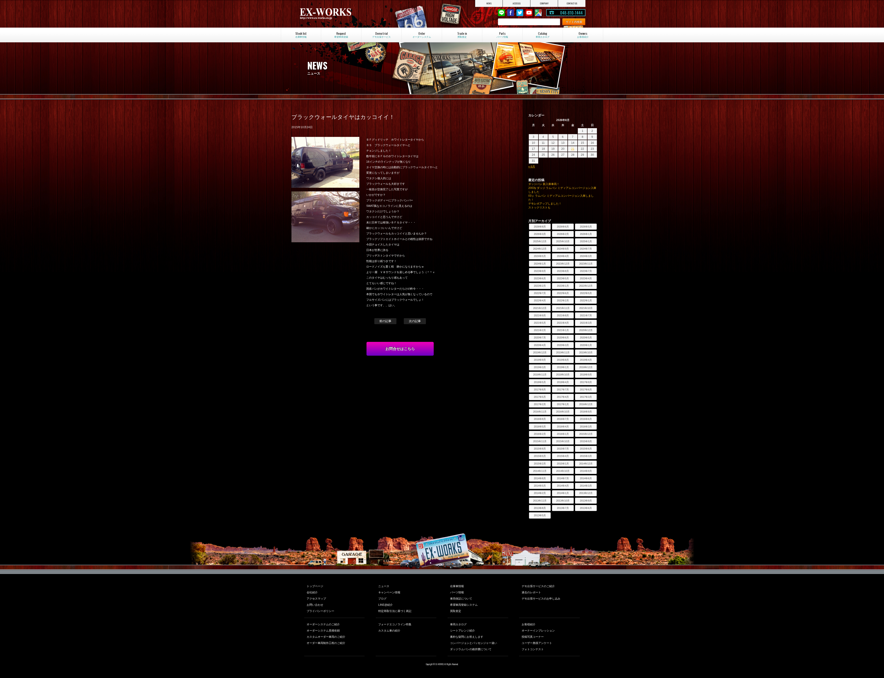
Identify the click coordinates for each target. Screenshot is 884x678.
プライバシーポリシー (320, 611)
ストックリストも (539, 207)
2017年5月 (540, 396)
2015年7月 (563, 448)
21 (572, 148)
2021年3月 (586, 322)
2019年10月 (586, 352)
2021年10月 (586, 308)
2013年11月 (540, 500)
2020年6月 (563, 337)
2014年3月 (586, 485)
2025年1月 (586, 241)
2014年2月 (540, 493)
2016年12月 (586, 404)
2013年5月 (540, 515)
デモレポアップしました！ (544, 203)
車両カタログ (458, 624)
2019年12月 (540, 352)
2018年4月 (563, 382)
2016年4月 (563, 426)
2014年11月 (540, 471)
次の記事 (415, 321)
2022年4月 (540, 300)
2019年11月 (563, 352)
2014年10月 (563, 471)
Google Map (538, 12)
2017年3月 (586, 396)
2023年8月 (563, 271)
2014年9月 (586, 471)
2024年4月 (563, 256)
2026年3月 (540, 234)
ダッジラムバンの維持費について (470, 649)
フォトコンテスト (533, 649)
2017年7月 (563, 389)
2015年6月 (586, 448)
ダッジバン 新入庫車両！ (543, 184)
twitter (519, 12)
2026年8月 (540, 226)
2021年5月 (540, 322)
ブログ (382, 598)
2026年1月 (586, 234)
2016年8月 (540, 419)
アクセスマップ (316, 598)
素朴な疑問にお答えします (466, 636)
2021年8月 (563, 315)
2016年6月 (586, 419)
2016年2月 (540, 434)
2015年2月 (540, 463)
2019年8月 (563, 359)
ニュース (383, 586)
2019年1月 (563, 367)
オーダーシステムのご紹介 (323, 624)
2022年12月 (586, 285)
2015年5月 (540, 456)
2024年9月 (563, 248)
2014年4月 (563, 485)
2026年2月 (563, 234)
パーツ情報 (457, 592)
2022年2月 (563, 300)
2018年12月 (586, 367)
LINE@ (501, 12)
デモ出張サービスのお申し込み (541, 598)
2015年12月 (586, 434)
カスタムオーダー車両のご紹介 (326, 636)
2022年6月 (563, 293)
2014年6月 (586, 478)
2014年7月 (563, 478)
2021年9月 (540, 315)
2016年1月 (563, 434)
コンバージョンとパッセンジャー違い (473, 643)
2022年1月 (586, 300)
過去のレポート (531, 592)
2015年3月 (586, 456)
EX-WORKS (342, 14)
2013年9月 (586, 500)
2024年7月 (586, 248)
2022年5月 (586, 293)
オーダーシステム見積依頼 (323, 630)
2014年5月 (540, 485)
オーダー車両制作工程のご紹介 (326, 643)
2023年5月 (563, 278)
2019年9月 (540, 359)
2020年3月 (563, 345)
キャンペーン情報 (389, 592)
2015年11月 (540, 441)
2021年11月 (563, 308)
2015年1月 (563, 463)
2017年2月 (540, 404)
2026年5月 (586, 226)
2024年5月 (540, 256)
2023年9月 (540, 271)
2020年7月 (540, 337)
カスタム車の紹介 (389, 630)
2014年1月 (563, 493)
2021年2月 (540, 330)
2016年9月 (586, 411)
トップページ (315, 586)
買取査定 (455, 611)
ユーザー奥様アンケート (537, 643)
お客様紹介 (528, 624)
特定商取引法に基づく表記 (394, 611)
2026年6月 (563, 226)
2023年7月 (586, 271)
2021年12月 (540, 308)
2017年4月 (563, 396)
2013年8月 (540, 508)
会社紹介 (312, 592)
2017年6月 (586, 389)
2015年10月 (563, 441)
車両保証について (461, 598)
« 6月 (531, 166)
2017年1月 (563, 404)
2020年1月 (586, 345)
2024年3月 (586, 256)
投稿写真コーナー (533, 636)
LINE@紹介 (385, 604)
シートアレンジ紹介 (462, 630)
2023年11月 (586, 263)
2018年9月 (586, 374)
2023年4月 (586, 278)
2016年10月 (563, 411)
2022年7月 (540, 293)
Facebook (510, 12)
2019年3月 (540, 367)
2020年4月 (540, 345)
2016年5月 (540, 426)
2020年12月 (586, 330)
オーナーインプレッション (538, 630)
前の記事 (385, 321)
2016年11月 (540, 411)
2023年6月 (540, 278)
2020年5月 (586, 337)
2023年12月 (563, 263)
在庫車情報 (457, 586)
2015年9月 (586, 441)
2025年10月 (563, 241)
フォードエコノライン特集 (394, 624)
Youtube (529, 12)
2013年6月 (586, 508)
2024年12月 (540, 248)
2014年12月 (586, 463)
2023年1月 (563, 285)
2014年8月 (540, 478)
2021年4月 (563, 322)
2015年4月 (563, 456)
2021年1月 (563, 330)
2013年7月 (563, 508)
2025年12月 (540, 241)
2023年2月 (540, 285)
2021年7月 (586, 315)
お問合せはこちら (400, 349)
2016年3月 (586, 426)
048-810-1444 (571, 13)
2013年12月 (586, 493)
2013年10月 (563, 500)
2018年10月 (563, 374)
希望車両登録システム (464, 604)
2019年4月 (586, 359)
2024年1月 (540, 263)
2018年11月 (540, 374)
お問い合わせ (315, 604)
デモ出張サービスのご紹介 (538, 586)
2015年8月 (540, 448)
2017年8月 (540, 389)
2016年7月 (563, 419)
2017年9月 (586, 382)
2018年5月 (540, 382)
